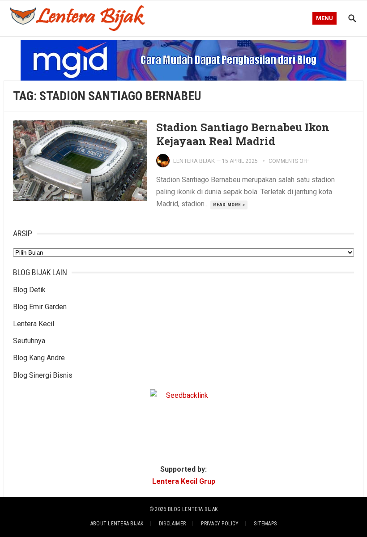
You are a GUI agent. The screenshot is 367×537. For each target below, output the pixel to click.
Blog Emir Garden (40, 307)
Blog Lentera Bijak (193, 509)
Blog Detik (29, 290)
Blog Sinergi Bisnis (43, 375)
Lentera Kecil (33, 324)
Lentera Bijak (194, 161)
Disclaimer (172, 523)
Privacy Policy (219, 523)
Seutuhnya (29, 341)
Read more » (229, 205)
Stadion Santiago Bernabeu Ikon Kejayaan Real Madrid (242, 134)
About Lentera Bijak (117, 523)
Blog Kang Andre (39, 358)
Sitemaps (265, 523)
